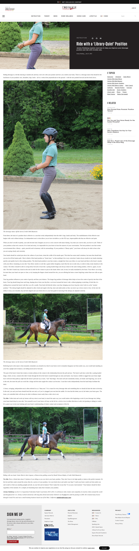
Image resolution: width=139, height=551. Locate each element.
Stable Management (73, 524)
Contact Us (98, 513)
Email (9, 529)
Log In (134, 8)
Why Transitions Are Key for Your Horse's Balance (119, 131)
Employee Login (49, 521)
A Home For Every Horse (98, 530)
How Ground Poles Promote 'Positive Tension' (120, 110)
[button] (93, 38)
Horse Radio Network (97, 535)
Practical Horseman (73, 513)
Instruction (35, 16)
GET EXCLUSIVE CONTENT (72, 2)
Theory (47, 16)
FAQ (96, 518)
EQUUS (70, 515)
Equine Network (49, 513)
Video (106, 16)
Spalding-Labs (95, 524)
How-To (109, 128)
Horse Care (81, 16)
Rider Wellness (67, 16)
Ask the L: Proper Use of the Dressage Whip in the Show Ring (121, 141)
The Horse (70, 521)
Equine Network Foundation (99, 532)
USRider (94, 521)
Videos (97, 515)
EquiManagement (72, 518)
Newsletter (47, 518)
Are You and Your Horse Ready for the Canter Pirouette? (121, 121)
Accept (104, 548)
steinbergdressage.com (64, 497)
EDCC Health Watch (97, 527)
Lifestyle (93, 16)
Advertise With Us (49, 515)
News (55, 16)
